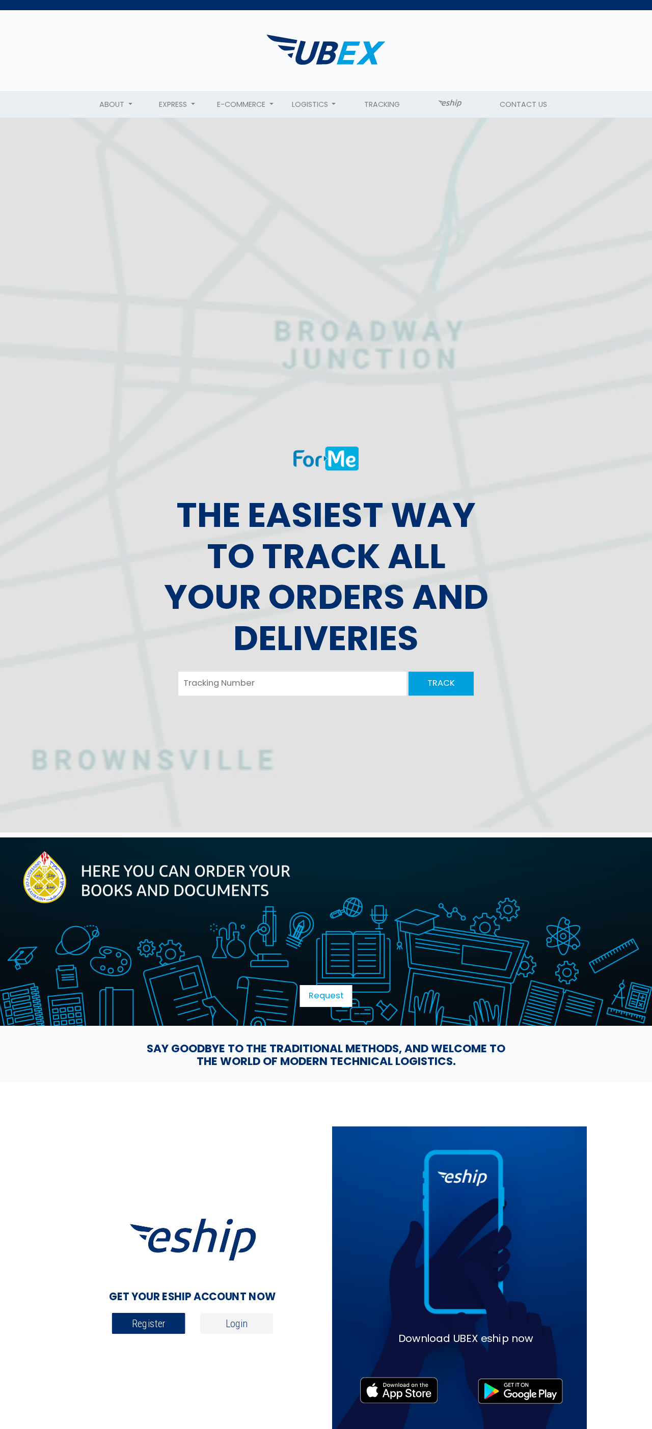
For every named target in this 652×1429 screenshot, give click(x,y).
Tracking (382, 104)
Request (326, 995)
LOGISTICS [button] (311, 104)
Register (148, 1324)
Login (236, 1324)
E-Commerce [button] (242, 104)
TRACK (441, 683)
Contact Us (523, 104)
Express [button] (174, 104)
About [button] (112, 104)
